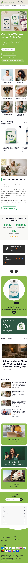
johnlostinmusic (11, 257)
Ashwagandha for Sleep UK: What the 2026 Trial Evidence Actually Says (15, 364)
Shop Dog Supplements (9, 53)
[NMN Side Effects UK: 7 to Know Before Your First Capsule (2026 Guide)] (6, 385)
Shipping (19, 556)
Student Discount (10, 558)
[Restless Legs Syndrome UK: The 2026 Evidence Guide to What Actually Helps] (6, 412)
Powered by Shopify (11, 560)
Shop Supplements (8, 49)
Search (3, 558)
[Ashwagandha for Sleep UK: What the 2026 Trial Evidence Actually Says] (14, 351)
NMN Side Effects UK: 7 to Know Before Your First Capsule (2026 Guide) (19, 384)
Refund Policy (4, 556)
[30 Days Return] (14, 431)
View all (25, 122)
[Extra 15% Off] (14, 453)
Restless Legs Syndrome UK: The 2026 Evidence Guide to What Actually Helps (19, 412)
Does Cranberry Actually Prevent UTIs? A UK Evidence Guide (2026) (19, 402)
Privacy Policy (12, 556)
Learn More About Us (9, 208)
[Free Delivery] (14, 476)
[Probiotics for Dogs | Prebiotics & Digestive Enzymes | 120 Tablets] (11, 140)
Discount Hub (19, 558)
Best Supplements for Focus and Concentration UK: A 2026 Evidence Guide (19, 393)
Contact (3, 560)
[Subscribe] (21, 499)
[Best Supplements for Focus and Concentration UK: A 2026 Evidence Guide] (6, 394)
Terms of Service (19, 555)
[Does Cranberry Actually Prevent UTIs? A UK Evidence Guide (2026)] (6, 403)
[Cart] (22, 2)
